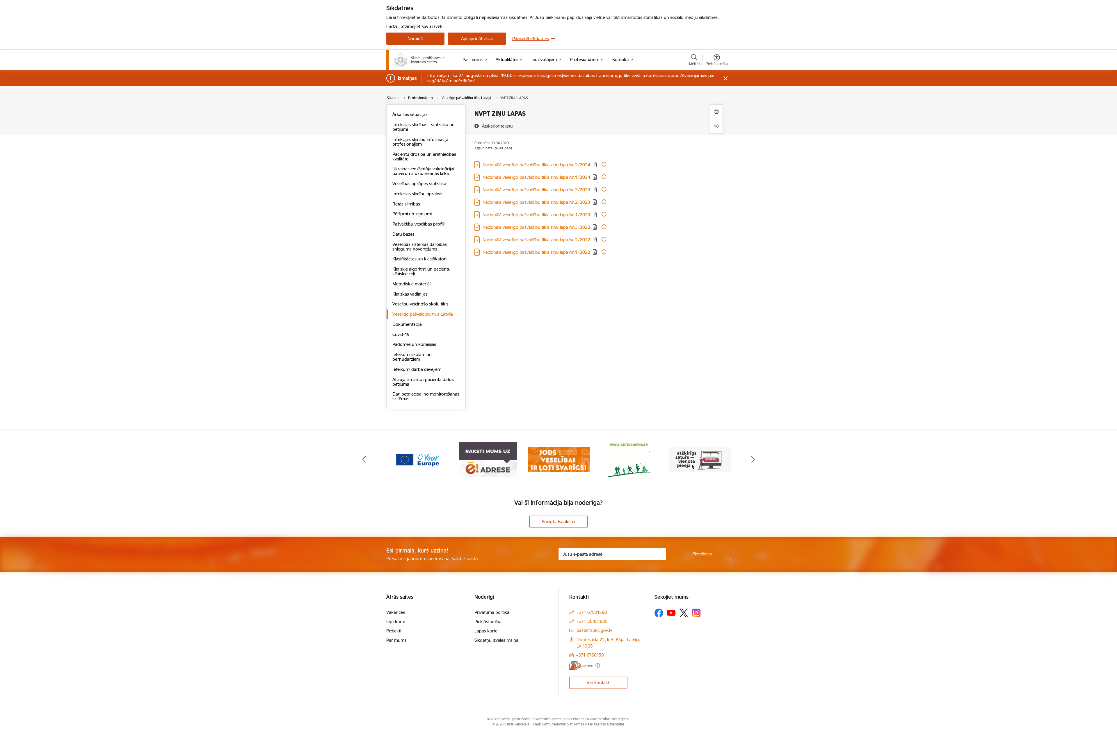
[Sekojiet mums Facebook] (658, 613)
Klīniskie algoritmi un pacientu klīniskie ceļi (421, 271)
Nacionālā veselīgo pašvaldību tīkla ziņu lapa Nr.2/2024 (536, 164)
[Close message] (725, 78)
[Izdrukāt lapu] (716, 112)
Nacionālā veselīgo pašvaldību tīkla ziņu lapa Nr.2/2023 (536, 202)
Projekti (393, 631)
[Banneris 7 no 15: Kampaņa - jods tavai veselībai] (488, 459)
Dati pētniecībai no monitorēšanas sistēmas (425, 396)
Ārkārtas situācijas (410, 114)
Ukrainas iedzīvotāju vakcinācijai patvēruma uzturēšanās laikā (423, 171)
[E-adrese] (581, 665)
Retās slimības (406, 204)
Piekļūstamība (487, 621)
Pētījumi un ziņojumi (412, 214)
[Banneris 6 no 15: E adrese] (417, 459)
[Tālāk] (753, 460)
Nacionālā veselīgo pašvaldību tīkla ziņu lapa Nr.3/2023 (536, 189)
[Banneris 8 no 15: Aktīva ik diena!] (558, 459)
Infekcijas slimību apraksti (417, 193)
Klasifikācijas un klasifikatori (419, 259)
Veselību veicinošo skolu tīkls (420, 304)
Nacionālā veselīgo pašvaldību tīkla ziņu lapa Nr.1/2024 (536, 177)
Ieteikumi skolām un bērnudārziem (412, 357)
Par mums (396, 640)
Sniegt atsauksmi (558, 521)
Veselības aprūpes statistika (419, 183)
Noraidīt (415, 38)
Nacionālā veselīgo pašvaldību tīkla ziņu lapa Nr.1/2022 (536, 252)
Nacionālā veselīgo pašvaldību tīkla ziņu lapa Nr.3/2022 (536, 227)
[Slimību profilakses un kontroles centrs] (420, 60)
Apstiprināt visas (477, 38)
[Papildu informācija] (604, 164)
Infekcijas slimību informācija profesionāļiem (420, 142)
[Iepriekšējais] (364, 460)
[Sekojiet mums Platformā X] (684, 613)
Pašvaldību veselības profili (418, 224)
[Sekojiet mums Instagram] (696, 613)
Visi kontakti (598, 682)
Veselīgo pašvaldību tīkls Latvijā (422, 314)
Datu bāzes (403, 234)
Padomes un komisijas (414, 344)
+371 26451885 (592, 621)
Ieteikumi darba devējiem (416, 369)
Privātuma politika (491, 612)
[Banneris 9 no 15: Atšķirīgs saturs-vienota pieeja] (629, 459)
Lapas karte (485, 631)
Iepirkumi (395, 621)
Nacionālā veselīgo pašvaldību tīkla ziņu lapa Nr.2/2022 (536, 239)
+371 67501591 (591, 655)
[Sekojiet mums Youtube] (671, 612)
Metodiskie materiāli (411, 284)
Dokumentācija (407, 324)
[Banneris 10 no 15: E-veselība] (700, 459)
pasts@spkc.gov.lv (594, 630)
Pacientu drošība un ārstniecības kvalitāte (424, 156)
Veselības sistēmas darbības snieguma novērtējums (419, 247)
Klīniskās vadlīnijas (410, 294)
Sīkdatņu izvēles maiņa (496, 640)
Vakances (395, 612)
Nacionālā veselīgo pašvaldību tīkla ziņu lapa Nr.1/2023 (536, 214)
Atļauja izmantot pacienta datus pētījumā (423, 382)
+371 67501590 (592, 612)
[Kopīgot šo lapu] (716, 126)
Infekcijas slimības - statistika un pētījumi (423, 127)
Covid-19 (401, 334)
